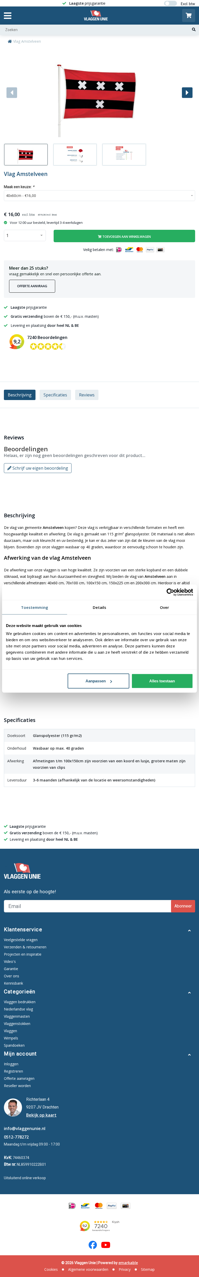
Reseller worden (17, 1085)
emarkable (128, 1262)
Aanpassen (96, 681)
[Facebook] (93, 1245)
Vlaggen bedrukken (19, 1001)
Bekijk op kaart (41, 1115)
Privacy (125, 1269)
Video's (10, 961)
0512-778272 (16, 1137)
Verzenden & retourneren (25, 946)
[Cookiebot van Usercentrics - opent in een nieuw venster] (170, 592)
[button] (187, 92)
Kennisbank (13, 983)
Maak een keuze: (19, 186)
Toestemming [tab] (34, 607)
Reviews (87, 395)
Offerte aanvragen (19, 1078)
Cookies (51, 1269)
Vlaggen (10, 1030)
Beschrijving (20, 395)
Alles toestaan (162, 681)
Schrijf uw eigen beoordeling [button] (39, 468)
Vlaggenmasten (17, 1016)
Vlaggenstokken (17, 1023)
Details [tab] (99, 607)
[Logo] (97, 15)
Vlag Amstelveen (27, 41)
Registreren (13, 1071)
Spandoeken (14, 1045)
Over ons (11, 975)
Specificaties (55, 395)
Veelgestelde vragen (21, 939)
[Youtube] (105, 1245)
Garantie (11, 968)
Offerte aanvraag (32, 286)
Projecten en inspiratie (22, 954)
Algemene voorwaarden (88, 1269)
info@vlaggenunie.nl (24, 1128)
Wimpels (11, 1038)
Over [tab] (164, 607)
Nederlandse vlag (18, 1009)
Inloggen (11, 1063)
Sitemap (148, 1269)
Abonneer (183, 906)
